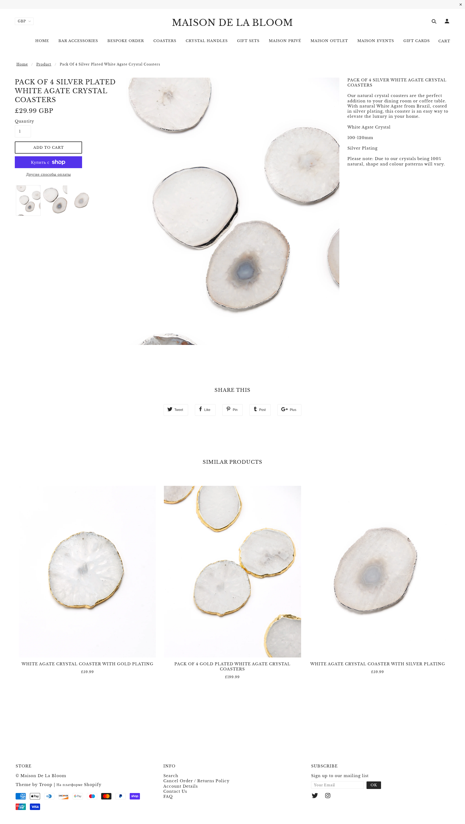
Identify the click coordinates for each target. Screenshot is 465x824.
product (43, 64)
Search (170, 775)
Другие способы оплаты (48, 174)
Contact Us (175, 791)
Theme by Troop (34, 784)
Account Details (180, 786)
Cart (444, 41)
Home (22, 64)
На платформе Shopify (79, 784)
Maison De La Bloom (232, 22)
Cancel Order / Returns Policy (196, 780)
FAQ (168, 796)
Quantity (23, 121)
